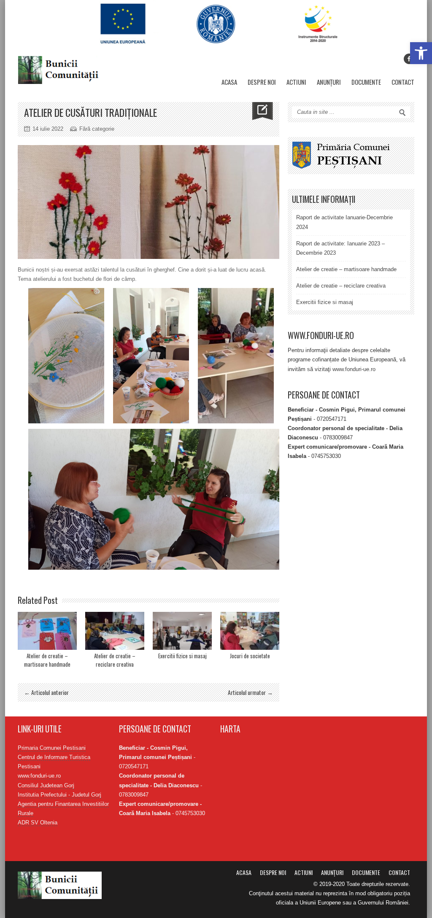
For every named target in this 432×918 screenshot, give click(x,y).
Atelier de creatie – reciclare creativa (114, 659)
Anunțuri (329, 81)
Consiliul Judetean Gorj (46, 785)
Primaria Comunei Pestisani (52, 748)
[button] (421, 53)
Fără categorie (96, 129)
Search (402, 112)
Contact (403, 81)
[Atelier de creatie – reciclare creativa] (114, 631)
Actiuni (296, 81)
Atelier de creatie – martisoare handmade (47, 659)
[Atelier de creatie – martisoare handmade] (47, 631)
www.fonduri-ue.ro (353, 369)
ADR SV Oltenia (37, 822)
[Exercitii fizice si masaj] (182, 631)
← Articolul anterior (46, 692)
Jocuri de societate (250, 655)
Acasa (229, 81)
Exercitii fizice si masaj (182, 655)
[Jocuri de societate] (249, 631)
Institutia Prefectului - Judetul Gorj (59, 794)
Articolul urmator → (250, 692)
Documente (366, 81)
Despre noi (262, 81)
